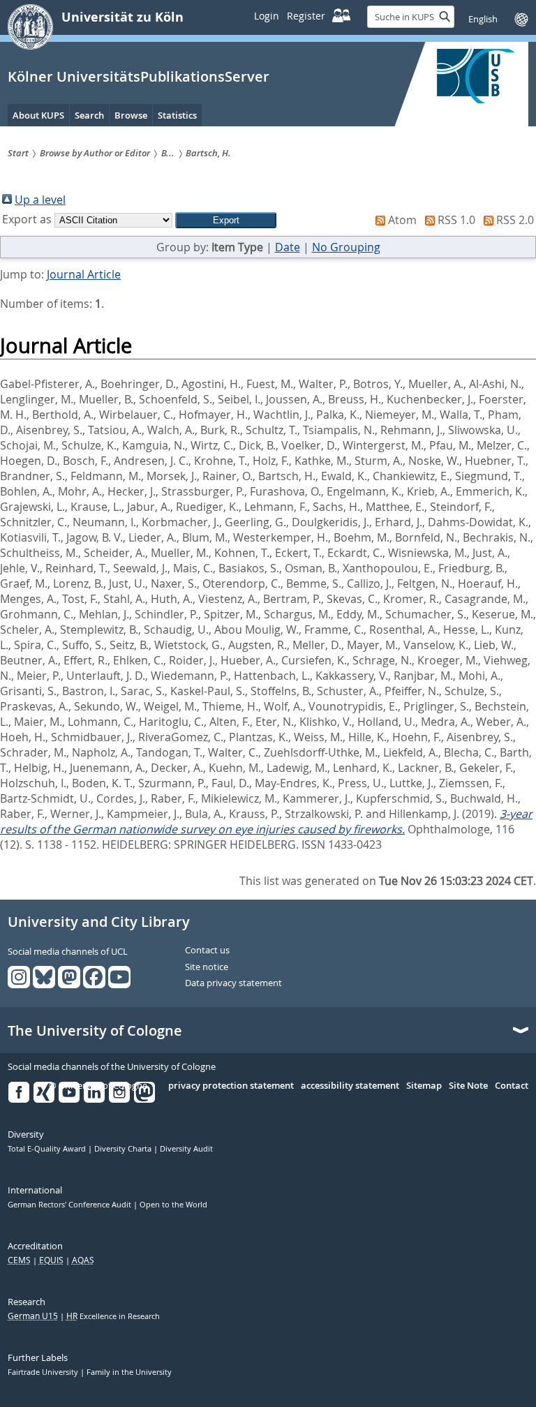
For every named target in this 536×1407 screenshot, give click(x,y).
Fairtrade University (44, 1372)
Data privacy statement (233, 983)
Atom (402, 220)
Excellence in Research (113, 1316)
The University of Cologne (95, 1030)
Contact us (207, 950)
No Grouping (346, 247)
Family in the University (129, 1372)
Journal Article (84, 274)
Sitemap (424, 1086)
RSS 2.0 (515, 220)
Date (287, 247)
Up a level (40, 199)
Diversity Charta (124, 1149)
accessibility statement (350, 1086)
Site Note (468, 1086)
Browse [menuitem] (130, 115)
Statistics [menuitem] (177, 115)
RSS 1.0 (456, 220)
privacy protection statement (231, 1086)
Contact (511, 1086)
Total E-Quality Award (48, 1149)
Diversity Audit (186, 1149)
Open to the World (173, 1204)
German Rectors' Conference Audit (70, 1204)
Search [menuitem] (89, 115)
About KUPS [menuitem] (38, 115)
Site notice (206, 967)
